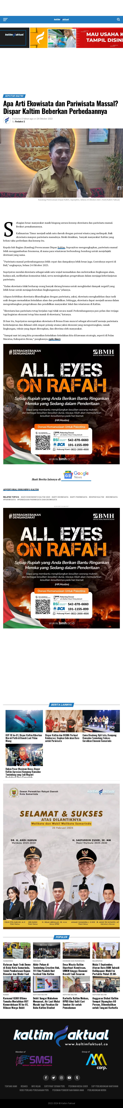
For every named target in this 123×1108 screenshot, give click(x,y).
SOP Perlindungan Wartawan (104, 1086)
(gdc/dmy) (54, 339)
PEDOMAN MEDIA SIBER (78, 1086)
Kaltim (61, 247)
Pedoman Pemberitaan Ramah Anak (68, 1090)
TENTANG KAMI (11, 1086)
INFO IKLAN (35, 1086)
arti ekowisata (60, 497)
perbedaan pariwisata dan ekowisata (37, 500)
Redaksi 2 (20, 121)
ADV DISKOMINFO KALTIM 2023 (36, 497)
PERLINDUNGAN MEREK (96, 1090)
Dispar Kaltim (97, 497)
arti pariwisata (79, 497)
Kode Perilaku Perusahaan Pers (34, 1090)
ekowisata (112, 497)
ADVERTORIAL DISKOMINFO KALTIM (21, 489)
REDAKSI (24, 1086)
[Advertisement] (61, 8)
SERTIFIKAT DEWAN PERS (54, 1086)
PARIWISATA (10, 500)
